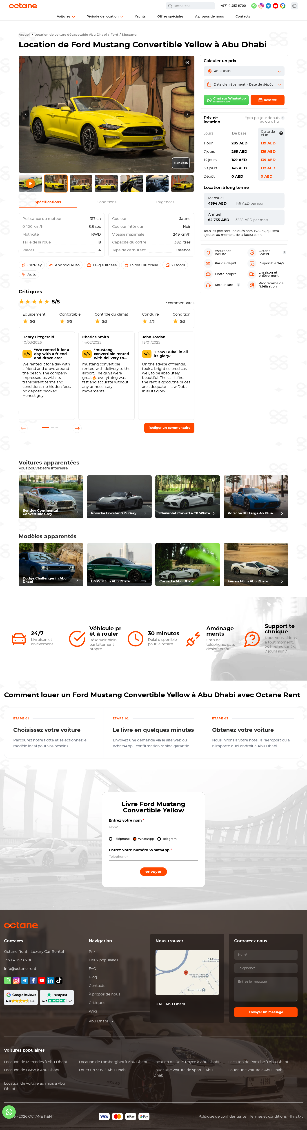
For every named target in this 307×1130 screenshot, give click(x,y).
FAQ (92, 969)
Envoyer (153, 871)
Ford (114, 34)
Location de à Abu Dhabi (35, 1062)
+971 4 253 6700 (233, 5)
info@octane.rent (20, 969)
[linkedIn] (50, 980)
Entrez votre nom (126, 820)
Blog (93, 977)
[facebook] (33, 980)
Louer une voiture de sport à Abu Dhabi (183, 1072)
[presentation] (25, 114)
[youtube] (275, 6)
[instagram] (261, 6)
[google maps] (282, 6)
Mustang (129, 34)
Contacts (97, 986)
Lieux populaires (103, 960)
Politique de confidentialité (222, 1116)
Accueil (25, 34)
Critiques (97, 1003)
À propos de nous (104, 994)
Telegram (169, 839)
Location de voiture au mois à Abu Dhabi (34, 1086)
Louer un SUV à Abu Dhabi (103, 1070)
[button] (45, 427)
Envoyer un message (266, 1012)
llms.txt (296, 1116)
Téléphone (122, 839)
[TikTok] (58, 980)
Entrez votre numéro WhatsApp (140, 850)
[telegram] (268, 6)
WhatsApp (146, 839)
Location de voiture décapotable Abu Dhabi (70, 34)
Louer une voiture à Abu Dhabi (255, 1070)
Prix (92, 951)
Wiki (93, 1011)
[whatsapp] (254, 6)
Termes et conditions (268, 1116)
